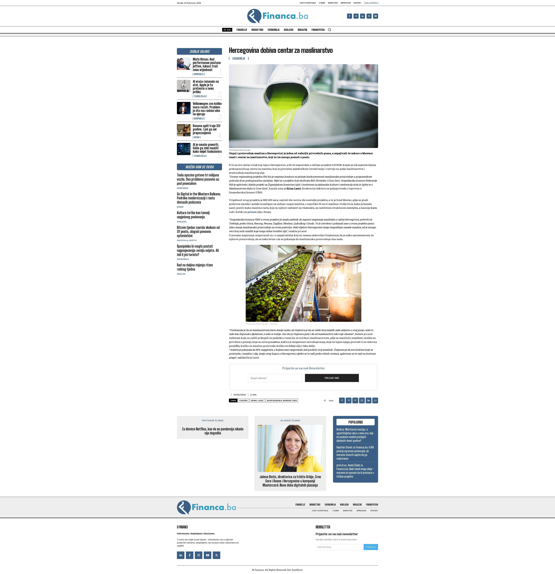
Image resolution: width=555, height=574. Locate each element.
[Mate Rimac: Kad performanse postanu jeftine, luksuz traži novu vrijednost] (183, 64)
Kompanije (199, 74)
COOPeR (243, 400)
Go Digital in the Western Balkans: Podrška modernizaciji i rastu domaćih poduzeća (199, 198)
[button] (329, 29)
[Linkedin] (362, 16)
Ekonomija (183, 259)
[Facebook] (349, 16)
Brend (197, 137)
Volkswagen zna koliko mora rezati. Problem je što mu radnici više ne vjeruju (207, 109)
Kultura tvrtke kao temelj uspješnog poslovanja (193, 215)
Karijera (181, 222)
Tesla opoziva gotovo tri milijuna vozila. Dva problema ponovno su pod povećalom (198, 179)
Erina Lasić (257, 400)
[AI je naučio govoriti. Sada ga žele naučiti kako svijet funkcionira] (183, 149)
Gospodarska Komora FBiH (282, 400)
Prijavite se (370, 547)
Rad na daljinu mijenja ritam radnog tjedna (195, 267)
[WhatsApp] (362, 400)
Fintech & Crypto (187, 240)
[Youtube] (375, 16)
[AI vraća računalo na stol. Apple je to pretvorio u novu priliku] (183, 86)
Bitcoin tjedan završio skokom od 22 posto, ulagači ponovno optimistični (198, 231)
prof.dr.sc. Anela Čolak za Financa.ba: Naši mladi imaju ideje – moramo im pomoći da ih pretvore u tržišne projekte (355, 470)
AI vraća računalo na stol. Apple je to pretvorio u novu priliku (206, 87)
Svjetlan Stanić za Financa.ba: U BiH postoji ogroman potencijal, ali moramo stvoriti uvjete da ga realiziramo (355, 453)
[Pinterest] (355, 400)
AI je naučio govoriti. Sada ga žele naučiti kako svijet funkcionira (207, 148)
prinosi (252, 212)
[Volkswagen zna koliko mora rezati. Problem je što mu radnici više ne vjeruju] (183, 108)
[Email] (375, 400)
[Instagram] (356, 16)
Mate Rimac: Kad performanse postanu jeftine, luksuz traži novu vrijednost (207, 64)
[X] (369, 16)
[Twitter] (216, 555)
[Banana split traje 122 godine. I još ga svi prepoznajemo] (183, 130)
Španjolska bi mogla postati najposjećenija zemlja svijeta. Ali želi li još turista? (198, 250)
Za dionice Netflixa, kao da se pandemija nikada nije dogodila (212, 431)
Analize (181, 274)
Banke (180, 207)
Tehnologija (200, 96)
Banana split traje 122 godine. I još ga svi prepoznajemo (206, 129)
